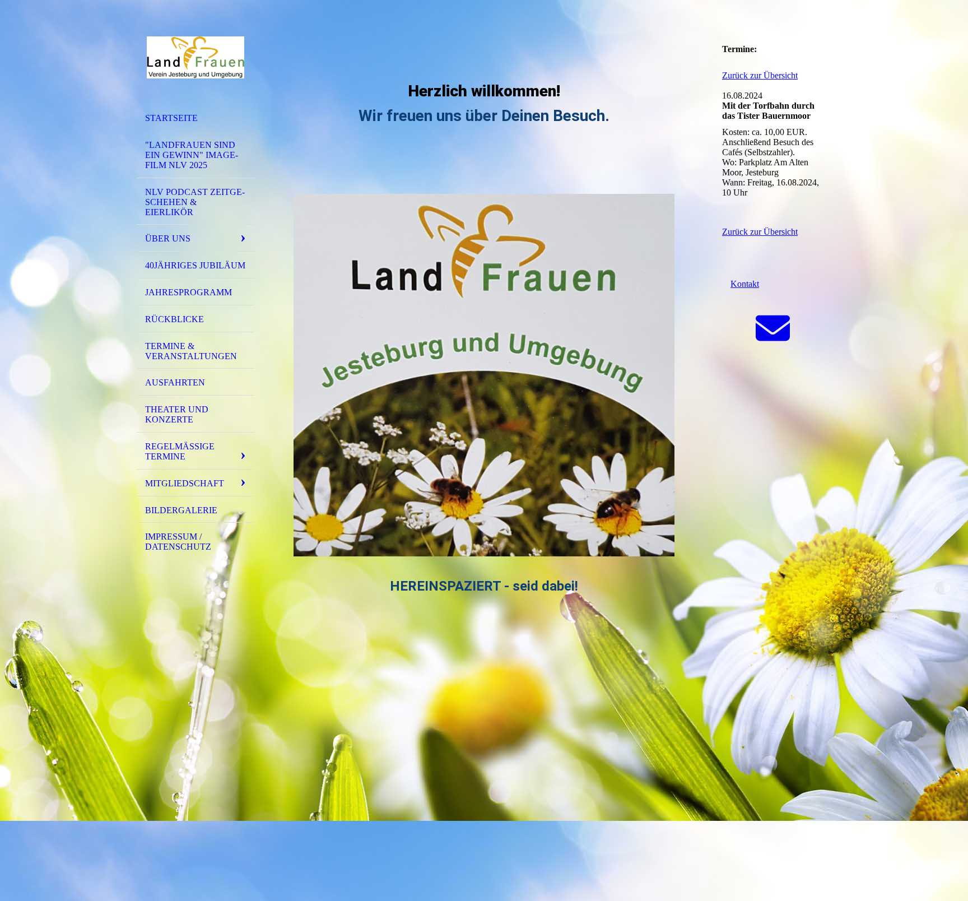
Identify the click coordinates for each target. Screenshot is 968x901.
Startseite (171, 118)
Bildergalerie (181, 510)
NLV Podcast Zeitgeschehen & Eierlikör (195, 202)
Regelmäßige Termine (180, 451)
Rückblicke (174, 319)
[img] (195, 57)
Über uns (167, 238)
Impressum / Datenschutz (178, 541)
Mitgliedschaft (184, 483)
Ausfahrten (175, 382)
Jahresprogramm (188, 292)
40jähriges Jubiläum (195, 265)
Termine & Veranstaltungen (191, 351)
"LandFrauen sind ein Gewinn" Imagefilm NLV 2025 (191, 155)
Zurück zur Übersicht (760, 75)
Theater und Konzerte (176, 414)
